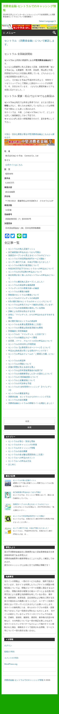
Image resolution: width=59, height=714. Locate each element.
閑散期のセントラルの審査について (23, 295)
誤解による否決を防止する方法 (21, 311)
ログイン (8, 645)
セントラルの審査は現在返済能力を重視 (25, 328)
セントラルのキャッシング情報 (21, 448)
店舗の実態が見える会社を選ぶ (21, 367)
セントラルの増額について (19, 364)
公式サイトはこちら (14, 165)
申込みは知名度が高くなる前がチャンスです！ (28, 350)
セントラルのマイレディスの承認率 (23, 298)
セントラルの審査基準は (18, 393)
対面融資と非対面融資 (17, 331)
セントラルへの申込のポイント (21, 458)
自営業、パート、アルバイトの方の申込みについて (30, 341)
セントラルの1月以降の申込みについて (25, 272)
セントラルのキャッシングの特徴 (22, 444)
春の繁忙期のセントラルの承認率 (22, 321)
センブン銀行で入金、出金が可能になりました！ (29, 262)
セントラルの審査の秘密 (18, 291)
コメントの (11, 658)
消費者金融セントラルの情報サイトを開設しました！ (31, 403)
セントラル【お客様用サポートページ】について (29, 347)
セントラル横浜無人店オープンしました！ (26, 282)
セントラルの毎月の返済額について (23, 265)
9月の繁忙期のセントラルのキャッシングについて (30, 301)
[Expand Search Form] (54, 33)
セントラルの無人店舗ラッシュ (21, 249)
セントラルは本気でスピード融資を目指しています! (30, 305)
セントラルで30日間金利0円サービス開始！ (27, 259)
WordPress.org (10, 664)
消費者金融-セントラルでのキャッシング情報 (23, 680)
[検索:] (29, 421)
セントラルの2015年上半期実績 (22, 344)
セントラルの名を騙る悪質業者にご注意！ (26, 454)
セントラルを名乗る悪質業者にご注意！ (25, 324)
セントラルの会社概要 (17, 400)
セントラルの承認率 (17, 360)
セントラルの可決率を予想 (19, 383)
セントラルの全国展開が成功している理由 (26, 308)
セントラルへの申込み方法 (19, 461)
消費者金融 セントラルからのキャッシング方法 (29, 397)
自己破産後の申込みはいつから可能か (24, 252)
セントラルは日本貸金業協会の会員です (25, 370)
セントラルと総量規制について (21, 380)
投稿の (9, 652)
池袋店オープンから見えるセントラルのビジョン (29, 255)
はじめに (12, 464)
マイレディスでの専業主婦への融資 (23, 288)
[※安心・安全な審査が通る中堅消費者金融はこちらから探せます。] (29, 145)
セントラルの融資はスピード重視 (22, 337)
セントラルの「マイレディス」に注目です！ (27, 334)
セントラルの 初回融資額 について (23, 377)
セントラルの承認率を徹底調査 (21, 285)
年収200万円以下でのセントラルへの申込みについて (31, 268)
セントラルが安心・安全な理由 (21, 441)
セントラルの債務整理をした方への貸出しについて (30, 374)
